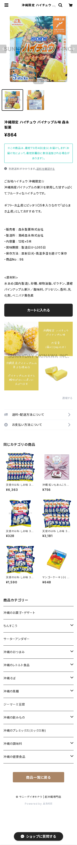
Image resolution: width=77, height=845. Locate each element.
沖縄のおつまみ (14, 652)
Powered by (34, 803)
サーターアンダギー (16, 639)
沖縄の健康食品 (14, 757)
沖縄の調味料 (12, 743)
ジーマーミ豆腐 (14, 704)
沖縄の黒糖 (11, 691)
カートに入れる (38, 310)
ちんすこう (10, 626)
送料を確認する (45, 168)
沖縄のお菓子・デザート (19, 612)
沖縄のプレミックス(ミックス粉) (24, 730)
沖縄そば (9, 678)
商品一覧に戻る (38, 777)
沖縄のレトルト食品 (16, 665)
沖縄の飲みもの (14, 717)
